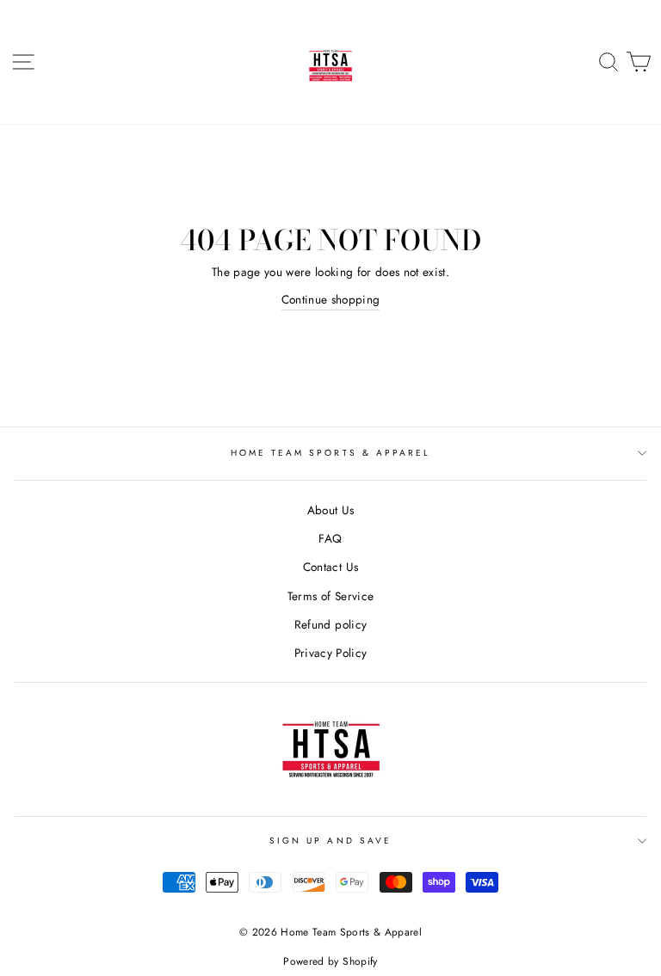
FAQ (330, 538)
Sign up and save (330, 840)
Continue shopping (330, 299)
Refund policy (330, 624)
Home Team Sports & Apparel (331, 452)
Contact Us (330, 566)
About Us (331, 510)
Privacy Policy (331, 652)
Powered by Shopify (330, 961)
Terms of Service (330, 596)
